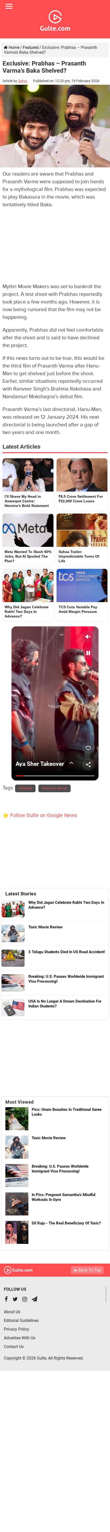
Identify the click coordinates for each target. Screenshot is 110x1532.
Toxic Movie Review (49, 1138)
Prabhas (25, 788)
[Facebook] (6, 1299)
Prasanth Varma (54, 788)
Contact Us (14, 1346)
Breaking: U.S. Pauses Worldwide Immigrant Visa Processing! (60, 1169)
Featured (31, 47)
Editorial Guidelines (21, 1320)
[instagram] (24, 1299)
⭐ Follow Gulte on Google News (40, 815)
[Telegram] (34, 1299)
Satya (22, 81)
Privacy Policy (16, 1329)
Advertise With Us (19, 1337)
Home (13, 47)
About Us (12, 1311)
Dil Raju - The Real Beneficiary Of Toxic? (66, 1223)
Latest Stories (20, 893)
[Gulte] (55, 19)
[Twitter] (15, 1299)
